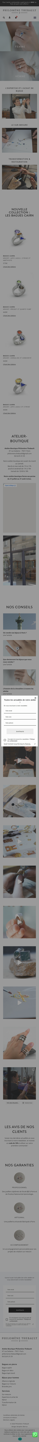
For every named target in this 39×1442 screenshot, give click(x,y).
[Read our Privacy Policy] (35, 744)
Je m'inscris (20, 731)
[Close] (35, 698)
